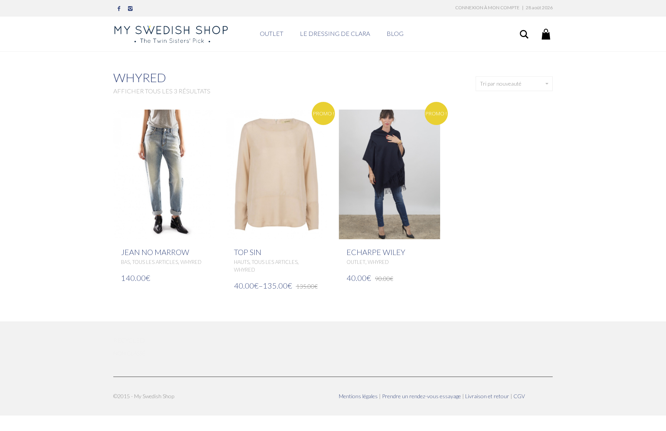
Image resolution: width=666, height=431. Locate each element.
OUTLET (271, 33)
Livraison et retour (487, 396)
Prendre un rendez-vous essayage (422, 396)
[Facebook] (119, 8)
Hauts (241, 262)
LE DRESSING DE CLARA (335, 33)
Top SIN (247, 252)
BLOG (395, 33)
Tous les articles (155, 262)
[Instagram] (131, 8)
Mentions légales (359, 396)
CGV (519, 396)
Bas (125, 262)
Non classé (129, 353)
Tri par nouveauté (500, 83)
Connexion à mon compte (487, 7)
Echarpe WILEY (375, 252)
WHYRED (191, 262)
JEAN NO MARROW (155, 252)
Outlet (355, 262)
